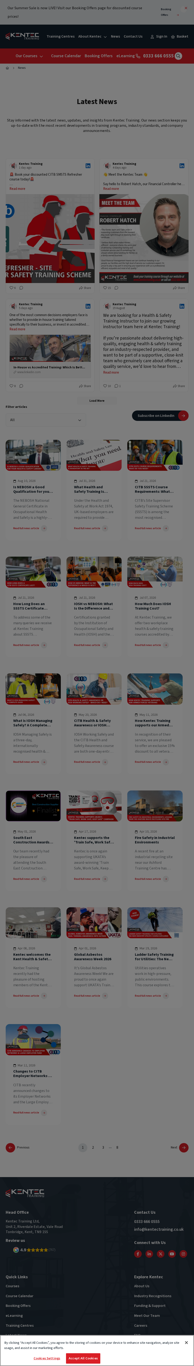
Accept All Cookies (83, 1358)
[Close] (186, 1342)
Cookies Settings (47, 1358)
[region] (97, 1350)
